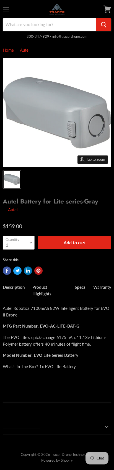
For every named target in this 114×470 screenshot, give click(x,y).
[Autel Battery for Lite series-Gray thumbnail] (12, 179)
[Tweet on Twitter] (17, 271)
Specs (80, 287)
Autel (25, 50)
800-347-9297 (39, 36)
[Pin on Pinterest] (38, 271)
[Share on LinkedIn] (28, 271)
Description (14, 287)
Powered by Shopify (57, 460)
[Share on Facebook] (7, 271)
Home (8, 50)
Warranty (102, 287)
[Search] (103, 24)
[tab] (14, 291)
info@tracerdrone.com (69, 36)
